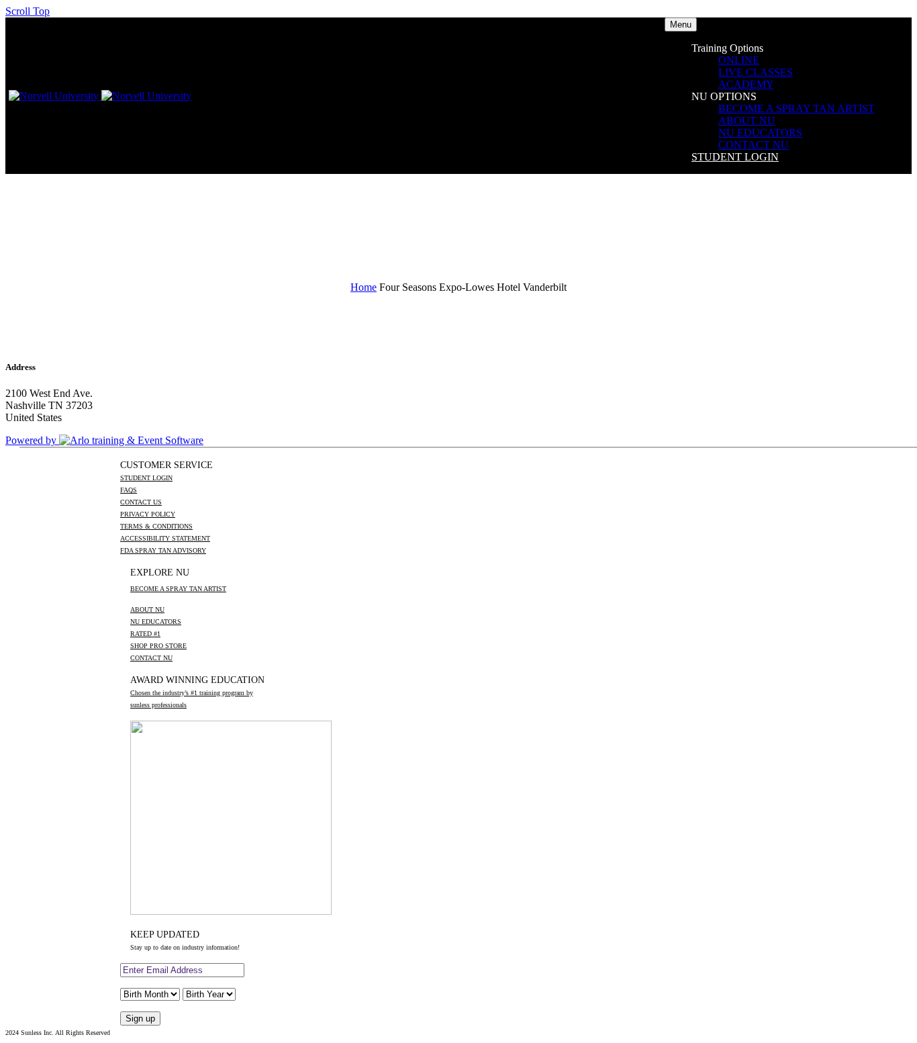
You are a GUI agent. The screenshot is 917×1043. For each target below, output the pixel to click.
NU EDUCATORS (760, 132)
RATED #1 (145, 633)
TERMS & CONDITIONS (156, 526)
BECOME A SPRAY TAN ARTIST (796, 108)
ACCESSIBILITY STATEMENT (165, 538)
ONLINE (738, 60)
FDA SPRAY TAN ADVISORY (163, 550)
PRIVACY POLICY (147, 514)
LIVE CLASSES (755, 72)
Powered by (32, 440)
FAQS (128, 490)
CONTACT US (141, 502)
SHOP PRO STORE (158, 645)
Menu (680, 24)
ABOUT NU (746, 120)
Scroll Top (27, 11)
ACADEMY (746, 84)
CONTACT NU (753, 144)
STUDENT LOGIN (735, 157)
